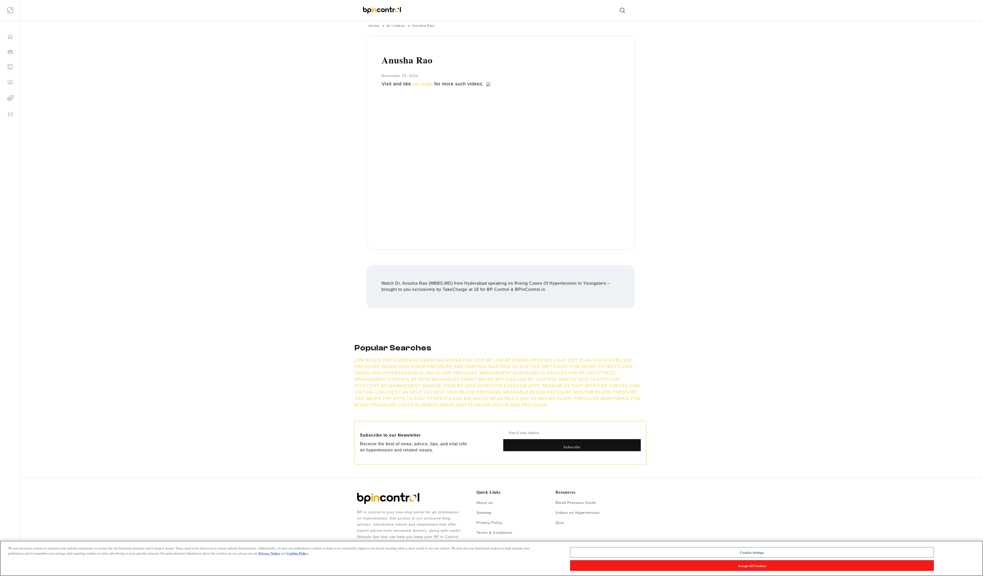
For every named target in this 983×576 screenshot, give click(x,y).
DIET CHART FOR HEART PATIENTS (581, 366)
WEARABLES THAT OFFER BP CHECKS (585, 386)
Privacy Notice (269, 553)
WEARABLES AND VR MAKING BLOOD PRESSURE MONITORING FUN (565, 398)
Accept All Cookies (752, 565)
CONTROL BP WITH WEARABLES (424, 379)
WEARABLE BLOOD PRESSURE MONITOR (548, 392)
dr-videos (396, 26)
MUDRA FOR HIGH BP (468, 360)
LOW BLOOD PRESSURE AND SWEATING (399, 360)
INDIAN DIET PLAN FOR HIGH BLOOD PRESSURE (493, 405)
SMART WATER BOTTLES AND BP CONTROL (509, 379)
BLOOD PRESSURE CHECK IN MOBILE (396, 405)
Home (374, 26)
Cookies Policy (297, 553)
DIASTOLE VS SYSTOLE (514, 366)
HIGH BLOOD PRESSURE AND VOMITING (443, 366)
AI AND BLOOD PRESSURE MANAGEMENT (466, 373)
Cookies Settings (752, 552)
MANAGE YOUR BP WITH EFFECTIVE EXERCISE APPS (481, 386)
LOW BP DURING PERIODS (523, 360)
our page (423, 83)
